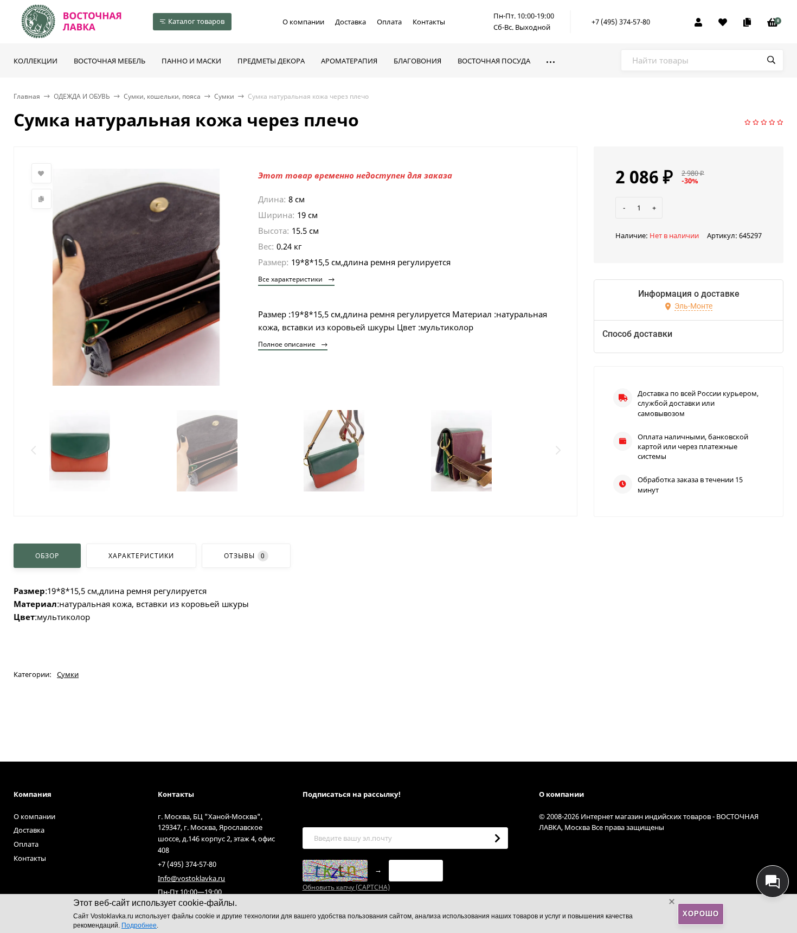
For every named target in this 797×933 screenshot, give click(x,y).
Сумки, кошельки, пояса (162, 96)
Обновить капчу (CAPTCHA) (346, 887)
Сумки (224, 96)
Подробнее (139, 925)
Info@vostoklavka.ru (191, 878)
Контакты (429, 22)
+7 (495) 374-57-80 (621, 22)
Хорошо (701, 914)
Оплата (389, 22)
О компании (303, 22)
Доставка (350, 22)
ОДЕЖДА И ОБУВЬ (82, 96)
